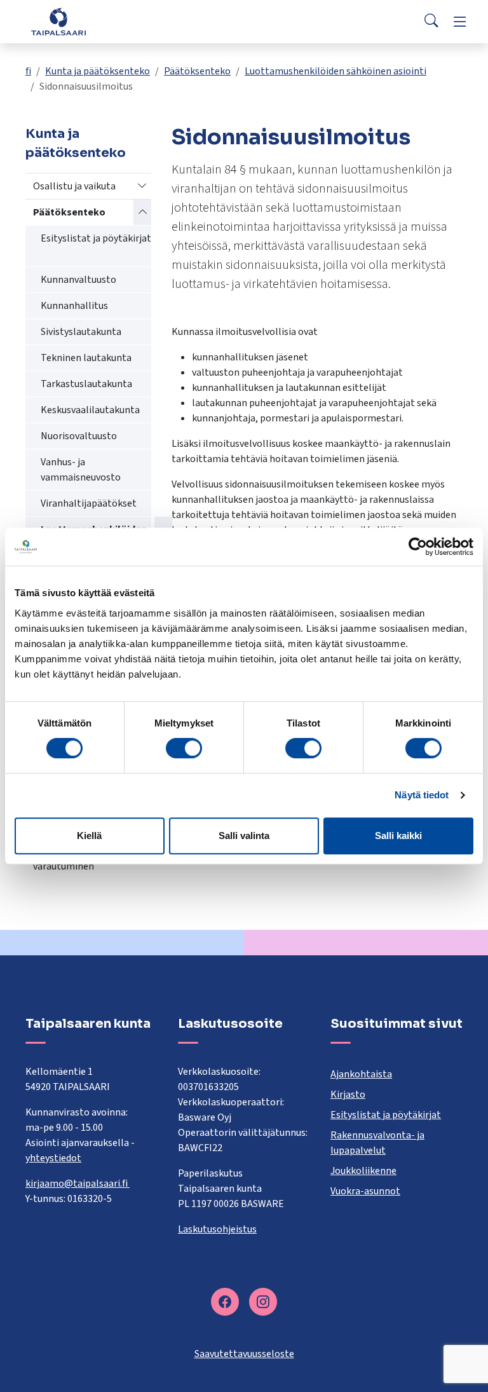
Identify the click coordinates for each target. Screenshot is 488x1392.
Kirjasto (347, 1095)
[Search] (431, 21)
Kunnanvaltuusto (78, 280)
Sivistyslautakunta (81, 332)
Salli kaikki (398, 835)
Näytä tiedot (422, 794)
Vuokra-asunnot (365, 1191)
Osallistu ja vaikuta (74, 186)
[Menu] (460, 21)
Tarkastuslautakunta (86, 384)
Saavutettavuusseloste (244, 1354)
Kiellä (89, 835)
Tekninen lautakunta (86, 358)
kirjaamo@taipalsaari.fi (77, 1184)
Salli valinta (244, 835)
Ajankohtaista (361, 1074)
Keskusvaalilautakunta (90, 410)
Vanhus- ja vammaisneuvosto (81, 469)
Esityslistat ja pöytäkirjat (96, 238)
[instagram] (263, 1302)
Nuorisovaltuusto (79, 436)
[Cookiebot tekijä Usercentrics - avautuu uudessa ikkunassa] (417, 546)
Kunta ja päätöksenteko (97, 71)
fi (28, 71)
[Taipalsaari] (58, 21)
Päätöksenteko (197, 71)
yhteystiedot (53, 1158)
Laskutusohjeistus (217, 1229)
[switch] (184, 748)
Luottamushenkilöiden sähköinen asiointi (335, 71)
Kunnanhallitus (74, 306)
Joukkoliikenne (363, 1171)
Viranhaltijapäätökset (89, 503)
